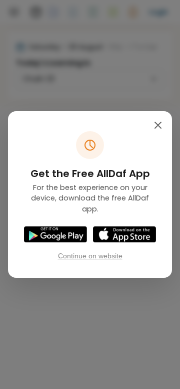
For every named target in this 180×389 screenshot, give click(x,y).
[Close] (158, 125)
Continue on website (90, 256)
